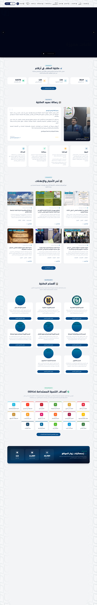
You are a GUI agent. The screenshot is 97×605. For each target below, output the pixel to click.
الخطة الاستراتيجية (55, 3)
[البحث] (17, 3)
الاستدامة (48, 3)
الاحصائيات (39, 3)
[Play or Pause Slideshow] (43, 54)
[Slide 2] (52, 53)
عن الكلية (79, 3)
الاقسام (73, 3)
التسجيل (66, 3)
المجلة (21, 3)
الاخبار (60, 3)
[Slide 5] (47, 53)
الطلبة (32, 3)
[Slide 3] (51, 53)
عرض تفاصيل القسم (76, 318)
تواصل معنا (27, 3)
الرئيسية (85, 3)
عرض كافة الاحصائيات (49, 88)
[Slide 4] (49, 53)
